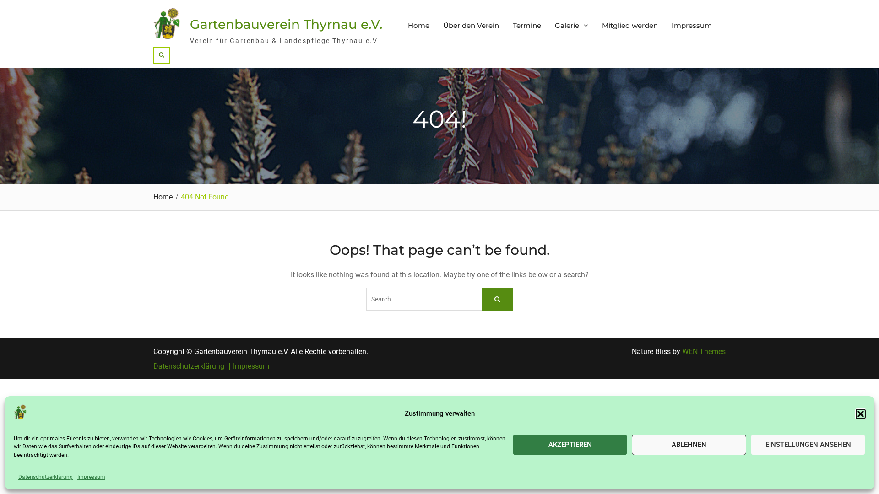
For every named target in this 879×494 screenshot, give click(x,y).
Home (418, 25)
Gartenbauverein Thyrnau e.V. (286, 24)
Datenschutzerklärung (45, 477)
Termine (527, 25)
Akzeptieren (570, 444)
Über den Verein (471, 25)
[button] (860, 414)
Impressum (91, 477)
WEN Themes (704, 351)
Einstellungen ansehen (808, 444)
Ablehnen (689, 444)
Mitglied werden (630, 25)
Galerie (567, 25)
